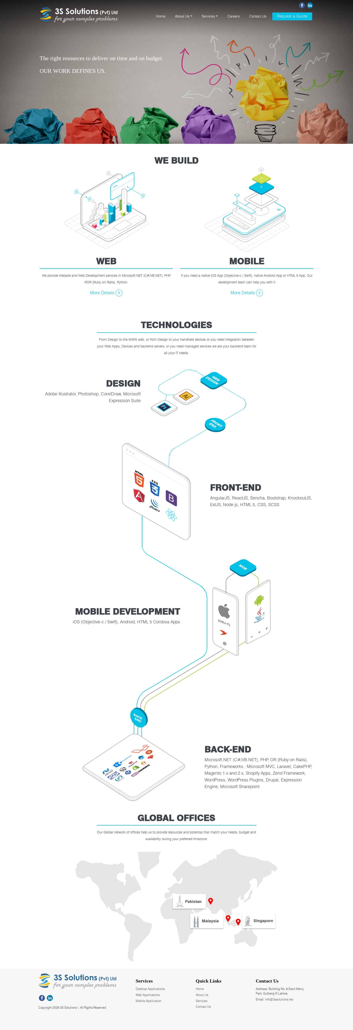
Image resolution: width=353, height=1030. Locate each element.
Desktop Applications (150, 989)
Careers (233, 16)
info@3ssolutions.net (279, 999)
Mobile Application (148, 1001)
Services (208, 16)
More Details (103, 292)
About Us (182, 16)
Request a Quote (292, 16)
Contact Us (257, 16)
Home (160, 16)
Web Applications (148, 995)
